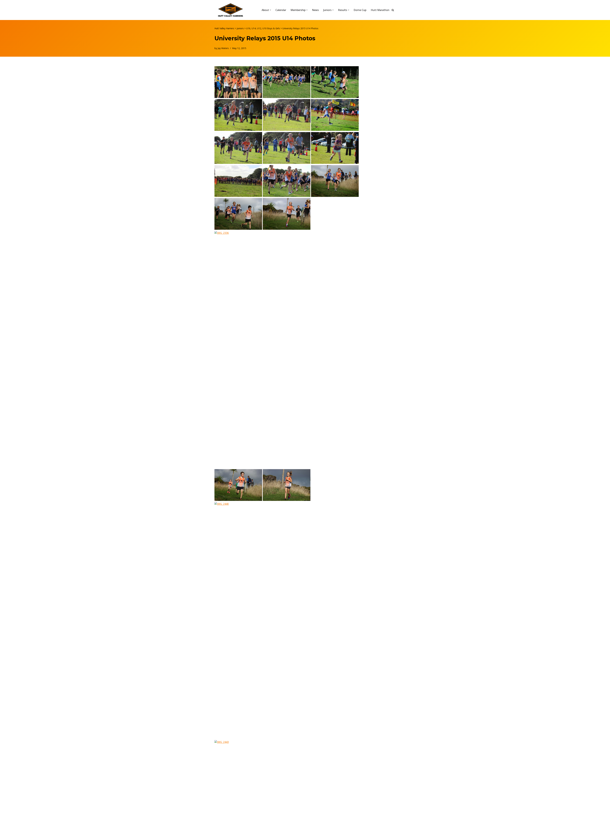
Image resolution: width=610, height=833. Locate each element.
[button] (270, 10)
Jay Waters (223, 48)
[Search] (393, 10)
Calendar (280, 10)
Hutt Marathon (380, 10)
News (315, 10)
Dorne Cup (360, 10)
